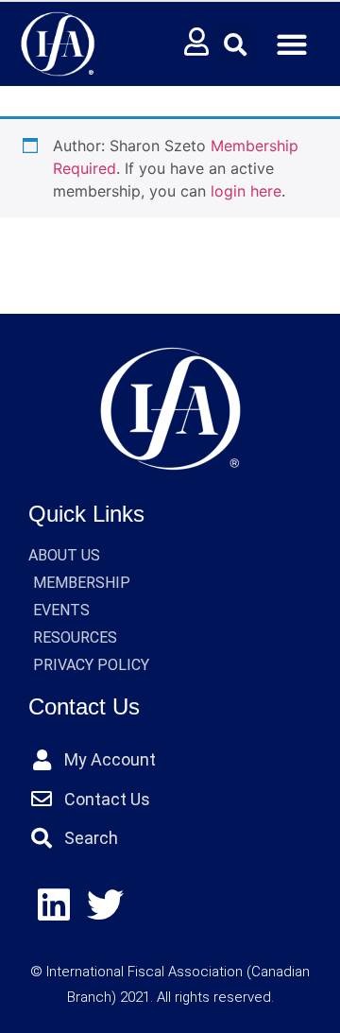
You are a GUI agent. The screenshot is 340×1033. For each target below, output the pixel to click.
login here (246, 190)
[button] (235, 44)
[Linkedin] (54, 906)
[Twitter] (106, 906)
